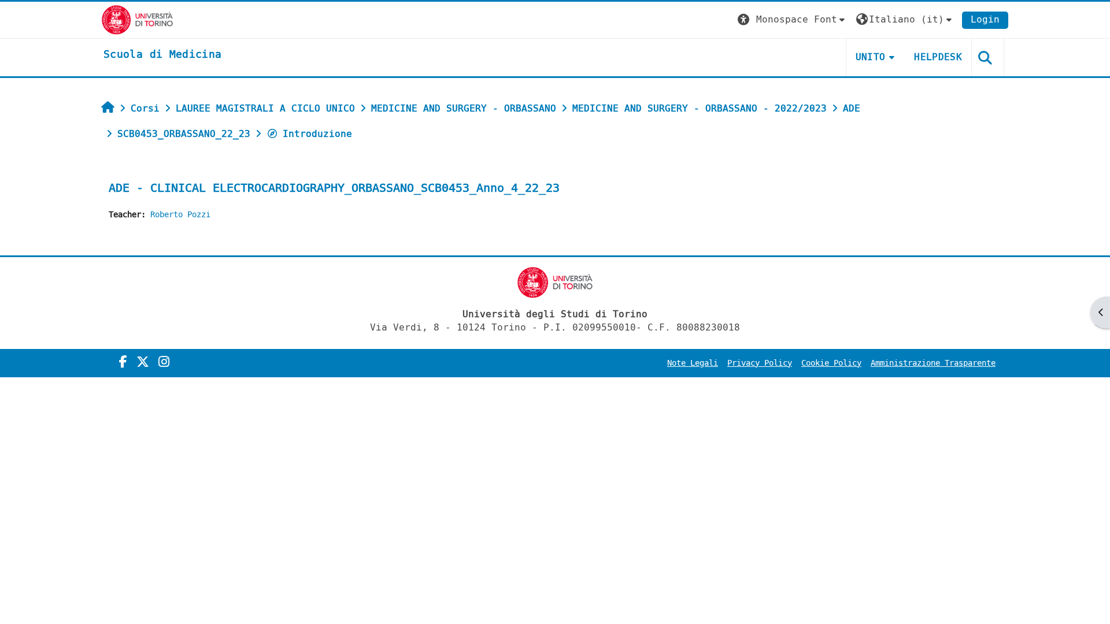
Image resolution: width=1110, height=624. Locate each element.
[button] (792, 20)
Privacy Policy (759, 363)
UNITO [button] (871, 57)
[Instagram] (164, 362)
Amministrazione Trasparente (933, 363)
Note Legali (692, 363)
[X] (143, 362)
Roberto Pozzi (180, 215)
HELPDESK (938, 57)
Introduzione (317, 133)
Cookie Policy (831, 363)
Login (985, 19)
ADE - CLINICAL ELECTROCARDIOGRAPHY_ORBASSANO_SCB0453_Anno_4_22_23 (334, 188)
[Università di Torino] (137, 19)
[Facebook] (123, 362)
